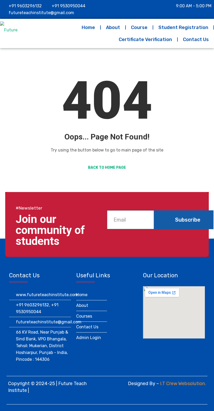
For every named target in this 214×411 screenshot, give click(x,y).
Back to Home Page (107, 167)
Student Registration (183, 27)
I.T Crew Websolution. (183, 383)
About (113, 27)
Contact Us (196, 39)
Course (139, 27)
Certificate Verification (145, 39)
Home (88, 27)
